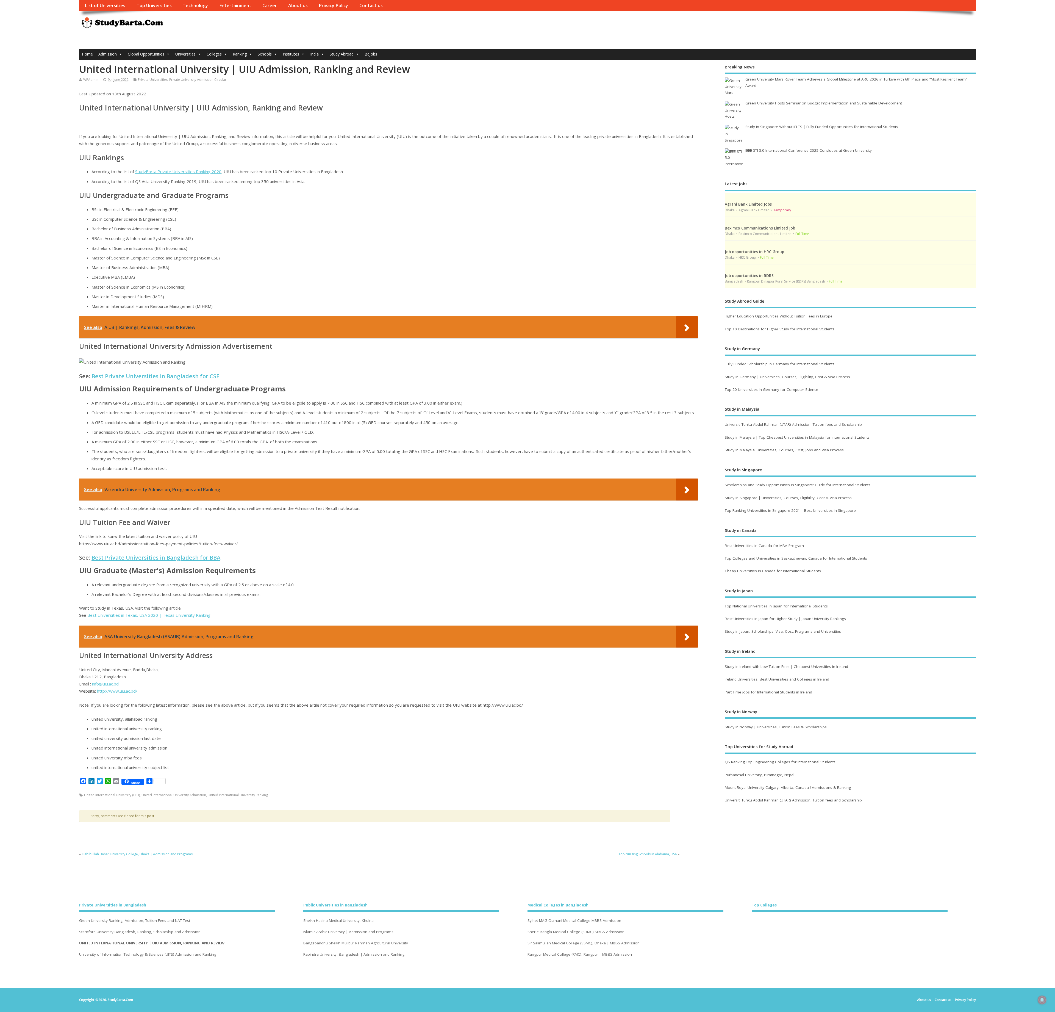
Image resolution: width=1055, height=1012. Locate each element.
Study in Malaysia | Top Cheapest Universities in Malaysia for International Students (797, 437)
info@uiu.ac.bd (105, 684)
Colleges (214, 54)
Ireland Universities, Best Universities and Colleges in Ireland (777, 679)
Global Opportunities (146, 54)
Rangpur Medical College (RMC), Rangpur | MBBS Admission (580, 954)
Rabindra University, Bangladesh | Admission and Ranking (353, 954)
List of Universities (105, 5)
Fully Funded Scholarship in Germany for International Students (779, 363)
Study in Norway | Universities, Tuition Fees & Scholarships (776, 727)
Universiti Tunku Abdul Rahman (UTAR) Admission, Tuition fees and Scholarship (793, 424)
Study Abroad (342, 54)
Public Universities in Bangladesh (335, 905)
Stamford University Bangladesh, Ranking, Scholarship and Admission (140, 932)
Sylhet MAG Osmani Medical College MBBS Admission (574, 920)
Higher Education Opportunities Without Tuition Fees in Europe (778, 316)
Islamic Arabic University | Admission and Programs (348, 932)
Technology (195, 5)
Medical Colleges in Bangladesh (558, 905)
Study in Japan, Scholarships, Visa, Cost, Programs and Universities (783, 631)
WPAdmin (90, 79)
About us (298, 5)
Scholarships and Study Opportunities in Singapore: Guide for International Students (797, 484)
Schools (265, 54)
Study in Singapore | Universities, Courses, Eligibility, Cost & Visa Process (788, 497)
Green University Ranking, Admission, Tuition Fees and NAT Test (134, 920)
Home (87, 54)
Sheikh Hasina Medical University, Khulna (338, 920)
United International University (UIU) (112, 795)
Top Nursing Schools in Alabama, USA (647, 854)
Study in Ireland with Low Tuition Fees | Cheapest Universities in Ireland (787, 666)
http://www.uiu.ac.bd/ (117, 691)
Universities (185, 54)
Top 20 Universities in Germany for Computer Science (771, 389)
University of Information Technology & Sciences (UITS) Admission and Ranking (147, 954)
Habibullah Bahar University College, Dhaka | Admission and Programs (137, 854)
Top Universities (154, 5)
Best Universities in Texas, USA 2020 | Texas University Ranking (148, 615)
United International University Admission (173, 795)
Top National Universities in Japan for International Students (776, 606)
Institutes (291, 54)
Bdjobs (371, 54)
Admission (107, 54)
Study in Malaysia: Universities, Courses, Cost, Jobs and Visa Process (784, 449)
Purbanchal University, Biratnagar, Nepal (759, 774)
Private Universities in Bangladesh (112, 905)
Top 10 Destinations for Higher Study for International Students (779, 329)
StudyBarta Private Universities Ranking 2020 (178, 171)
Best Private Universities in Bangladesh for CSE (155, 376)
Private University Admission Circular (197, 79)
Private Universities (153, 79)
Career (269, 5)
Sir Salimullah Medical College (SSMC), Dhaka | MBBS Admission (584, 943)
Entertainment (235, 5)
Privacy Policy (333, 5)
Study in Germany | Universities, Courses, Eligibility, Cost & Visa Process (787, 376)
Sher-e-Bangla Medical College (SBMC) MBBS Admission (576, 932)
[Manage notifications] (1042, 1000)
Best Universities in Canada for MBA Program (764, 545)
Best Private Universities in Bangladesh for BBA (155, 557)
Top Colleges (764, 905)
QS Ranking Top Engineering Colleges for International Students (780, 761)
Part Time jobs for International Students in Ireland (768, 692)
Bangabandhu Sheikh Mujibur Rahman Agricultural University (355, 943)
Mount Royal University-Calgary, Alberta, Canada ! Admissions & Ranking (788, 787)
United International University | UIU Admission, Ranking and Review (151, 943)
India (314, 54)
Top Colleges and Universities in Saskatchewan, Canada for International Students (796, 558)
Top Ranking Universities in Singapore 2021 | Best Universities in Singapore (790, 510)
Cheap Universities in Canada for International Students (773, 570)
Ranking (240, 54)
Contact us (371, 5)
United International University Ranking (238, 795)
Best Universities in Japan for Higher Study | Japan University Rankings (785, 618)
